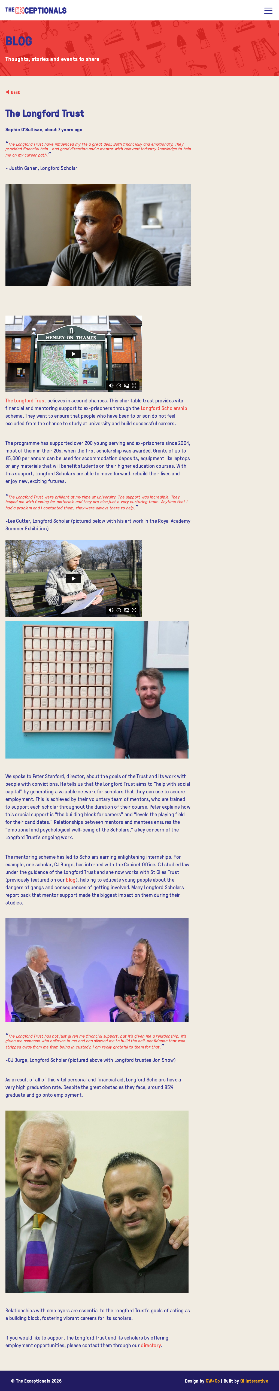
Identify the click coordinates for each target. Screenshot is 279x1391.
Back (15, 92)
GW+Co (213, 1381)
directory (151, 1345)
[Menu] (268, 10)
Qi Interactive (254, 1381)
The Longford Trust (25, 400)
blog (70, 879)
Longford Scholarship (164, 408)
